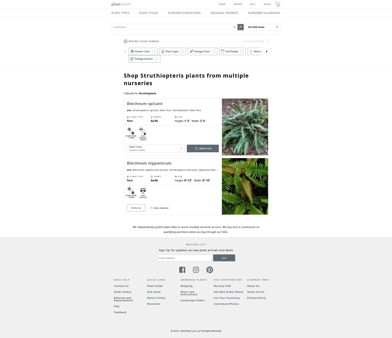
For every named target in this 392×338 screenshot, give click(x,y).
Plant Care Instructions (189, 293)
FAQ (116, 306)
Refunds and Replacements (123, 299)
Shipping (187, 286)
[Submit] (240, 27)
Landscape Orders (193, 300)
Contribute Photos (226, 304)
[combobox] (156, 148)
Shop (222, 4)
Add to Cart (205, 148)
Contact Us (121, 286)
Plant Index (155, 286)
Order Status (122, 292)
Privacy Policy (256, 298)
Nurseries (153, 304)
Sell (253, 4)
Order (238, 4)
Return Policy (156, 298)
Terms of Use (255, 292)
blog (267, 4)
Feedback (120, 312)
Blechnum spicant (144, 103)
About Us (253, 286)
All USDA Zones (256, 27)
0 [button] (278, 3)
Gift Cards (154, 292)
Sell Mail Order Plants (228, 292)
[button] (234, 27)
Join (224, 258)
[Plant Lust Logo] (120, 4)
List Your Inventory (227, 298)
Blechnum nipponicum (149, 163)
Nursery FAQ (222, 286)
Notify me (136, 208)
